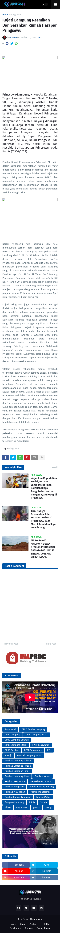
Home (5, 15)
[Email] (34, 457)
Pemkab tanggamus (41, 792)
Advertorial (10, 729)
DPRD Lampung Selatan (17, 739)
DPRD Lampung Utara (15, 745)
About (23, 924)
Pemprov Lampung (14, 802)
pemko (36, 807)
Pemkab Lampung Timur (17, 771)
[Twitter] (11, 43)
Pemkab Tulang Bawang (42, 786)
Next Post (51, 643)
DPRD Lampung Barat (36, 734)
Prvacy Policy (43, 928)
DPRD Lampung (12, 734)
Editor (47, 924)
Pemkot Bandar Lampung (17, 797)
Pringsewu (15, 15)
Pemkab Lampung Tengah (18, 766)
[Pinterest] (27, 457)
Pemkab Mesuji (42, 776)
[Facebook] (7, 43)
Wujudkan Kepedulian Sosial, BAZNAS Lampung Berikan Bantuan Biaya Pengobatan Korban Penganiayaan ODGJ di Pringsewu (44, 488)
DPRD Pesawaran (40, 745)
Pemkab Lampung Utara (17, 776)
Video (8, 807)
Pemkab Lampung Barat (29, 755)
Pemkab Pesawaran (15, 781)
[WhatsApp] (16, 43)
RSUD (32, 802)
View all (54, 467)
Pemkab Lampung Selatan (18, 760)
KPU (49, 750)
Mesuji (8, 755)
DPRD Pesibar (12, 750)
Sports (43, 802)
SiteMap (29, 928)
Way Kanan (22, 807)
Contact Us (34, 924)
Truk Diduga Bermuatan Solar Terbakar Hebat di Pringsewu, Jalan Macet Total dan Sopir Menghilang (44, 519)
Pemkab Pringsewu (14, 786)
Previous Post (11, 643)
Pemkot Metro (43, 797)
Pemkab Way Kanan (15, 792)
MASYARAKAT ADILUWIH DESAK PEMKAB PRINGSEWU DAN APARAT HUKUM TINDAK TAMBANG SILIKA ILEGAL (43, 548)
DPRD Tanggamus (33, 750)
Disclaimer (15, 928)
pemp (48, 807)
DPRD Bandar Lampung (33, 729)
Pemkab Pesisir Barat (41, 781)
